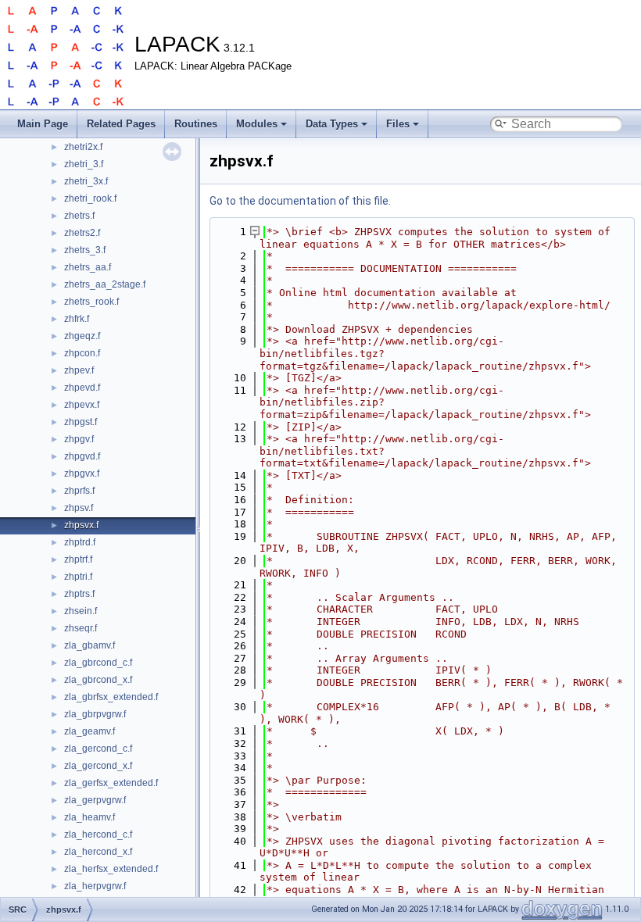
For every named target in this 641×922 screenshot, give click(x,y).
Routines (195, 124)
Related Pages (121, 124)
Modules (257, 124)
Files (398, 124)
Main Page (42, 124)
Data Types (332, 124)
